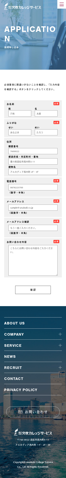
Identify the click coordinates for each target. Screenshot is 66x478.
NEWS (10, 356)
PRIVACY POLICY (20, 389)
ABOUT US (14, 323)
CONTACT (13, 378)
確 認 (33, 290)
